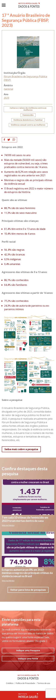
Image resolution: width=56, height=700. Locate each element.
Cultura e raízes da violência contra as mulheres (28, 109)
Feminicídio (28, 115)
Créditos (9, 683)
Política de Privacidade (25, 683)
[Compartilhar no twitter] (9, 139)
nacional (8, 89)
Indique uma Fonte (28, 658)
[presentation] (4, 5)
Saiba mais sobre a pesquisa (21, 449)
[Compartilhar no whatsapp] (14, 139)
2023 (6, 98)
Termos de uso (43, 683)
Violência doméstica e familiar (28, 120)
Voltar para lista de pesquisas (28, 589)
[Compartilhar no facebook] (4, 139)
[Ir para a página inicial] (29, 5)
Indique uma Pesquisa (28, 650)
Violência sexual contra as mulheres (28, 125)
